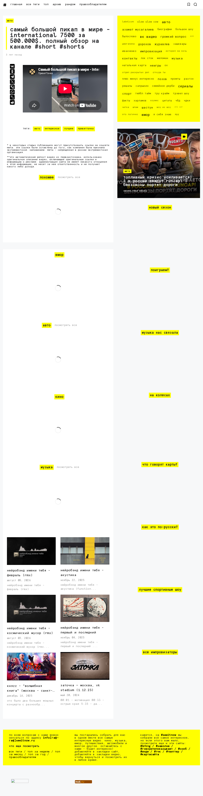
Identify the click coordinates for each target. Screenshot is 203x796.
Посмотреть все (69, 177)
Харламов (140, 100)
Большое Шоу (184, 29)
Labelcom (128, 22)
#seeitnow (168, 735)
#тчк (157, 751)
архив (57, 4)
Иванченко (129, 51)
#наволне (162, 746)
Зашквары (179, 44)
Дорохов (144, 44)
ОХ (166, 65)
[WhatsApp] (12, 92)
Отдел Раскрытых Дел (135, 72)
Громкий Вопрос (173, 36)
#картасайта (149, 754)
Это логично (130, 114)
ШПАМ (135, 107)
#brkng (145, 746)
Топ (46, 4)
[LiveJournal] (12, 97)
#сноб (182, 748)
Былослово (129, 36)
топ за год (36, 754)
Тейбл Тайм (143, 93)
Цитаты (167, 100)
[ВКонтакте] (12, 66)
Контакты (129, 58)
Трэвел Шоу (181, 93)
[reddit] (12, 102)
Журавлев (162, 44)
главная (16, 4)
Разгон (188, 79)
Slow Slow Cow (147, 22)
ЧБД (177, 100)
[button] (189, 4)
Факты (126, 100)
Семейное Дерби (163, 86)
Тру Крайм (162, 93)
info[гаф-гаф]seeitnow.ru (34, 739)
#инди (144, 751)
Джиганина (128, 44)
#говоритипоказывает (156, 748)
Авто (10, 21)
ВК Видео (148, 37)
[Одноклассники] (12, 71)
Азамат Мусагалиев (138, 29)
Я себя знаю (162, 114)
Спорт (127, 93)
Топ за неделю (38, 751)
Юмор (146, 115)
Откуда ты (159, 72)
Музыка (177, 58)
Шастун (147, 107)
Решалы (127, 86)
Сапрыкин (142, 86)
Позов (162, 79)
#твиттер (172, 751)
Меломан (162, 58)
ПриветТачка (86, 129)
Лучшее (68, 129)
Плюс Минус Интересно (138, 79)
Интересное (52, 129)
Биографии (164, 29)
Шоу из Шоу (164, 107)
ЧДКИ (187, 100)
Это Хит (178, 107)
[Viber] (12, 87)
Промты (175, 79)
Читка (125, 107)
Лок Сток (147, 58)
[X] (12, 81)
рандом (70, 4)
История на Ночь (176, 51)
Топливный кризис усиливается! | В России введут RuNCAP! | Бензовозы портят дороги (157, 181)
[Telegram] (12, 76)
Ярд (177, 114)
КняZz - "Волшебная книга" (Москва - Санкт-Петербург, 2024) (30, 690)
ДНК (192, 36)
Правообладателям (92, 4)
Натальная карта (134, 65)
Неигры (155, 65)
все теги (32, 4)
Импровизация (151, 51)
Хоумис (154, 100)
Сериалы (185, 86)
